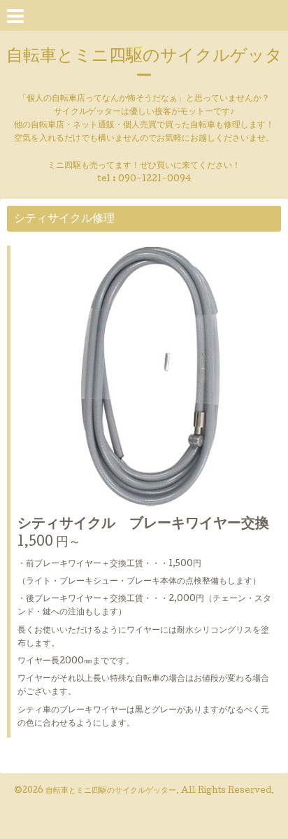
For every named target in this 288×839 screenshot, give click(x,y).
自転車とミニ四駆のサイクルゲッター (144, 67)
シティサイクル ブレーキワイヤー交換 (143, 525)
